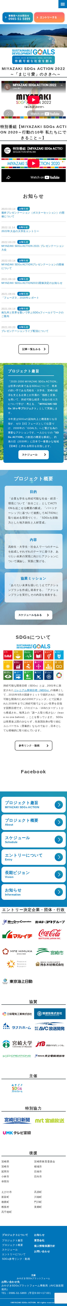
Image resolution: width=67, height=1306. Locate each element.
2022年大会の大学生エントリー (20, 231)
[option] (33, 35)
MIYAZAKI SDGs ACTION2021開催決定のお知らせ (32, 282)
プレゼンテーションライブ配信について (25, 331)
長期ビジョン (17, 874)
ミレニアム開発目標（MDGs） (32, 690)
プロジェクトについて (15, 1234)
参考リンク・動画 (29, 745)
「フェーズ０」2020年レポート (20, 297)
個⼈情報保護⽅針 (44, 1245)
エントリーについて (24, 857)
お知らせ (13, 892)
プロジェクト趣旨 (22, 805)
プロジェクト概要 (22, 822)
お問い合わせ (42, 1251)
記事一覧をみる (31, 349)
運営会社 (39, 1240)
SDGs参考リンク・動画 (16, 1258)
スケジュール (30, 454)
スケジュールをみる (30, 614)
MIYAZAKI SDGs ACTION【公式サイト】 (23, 5)
